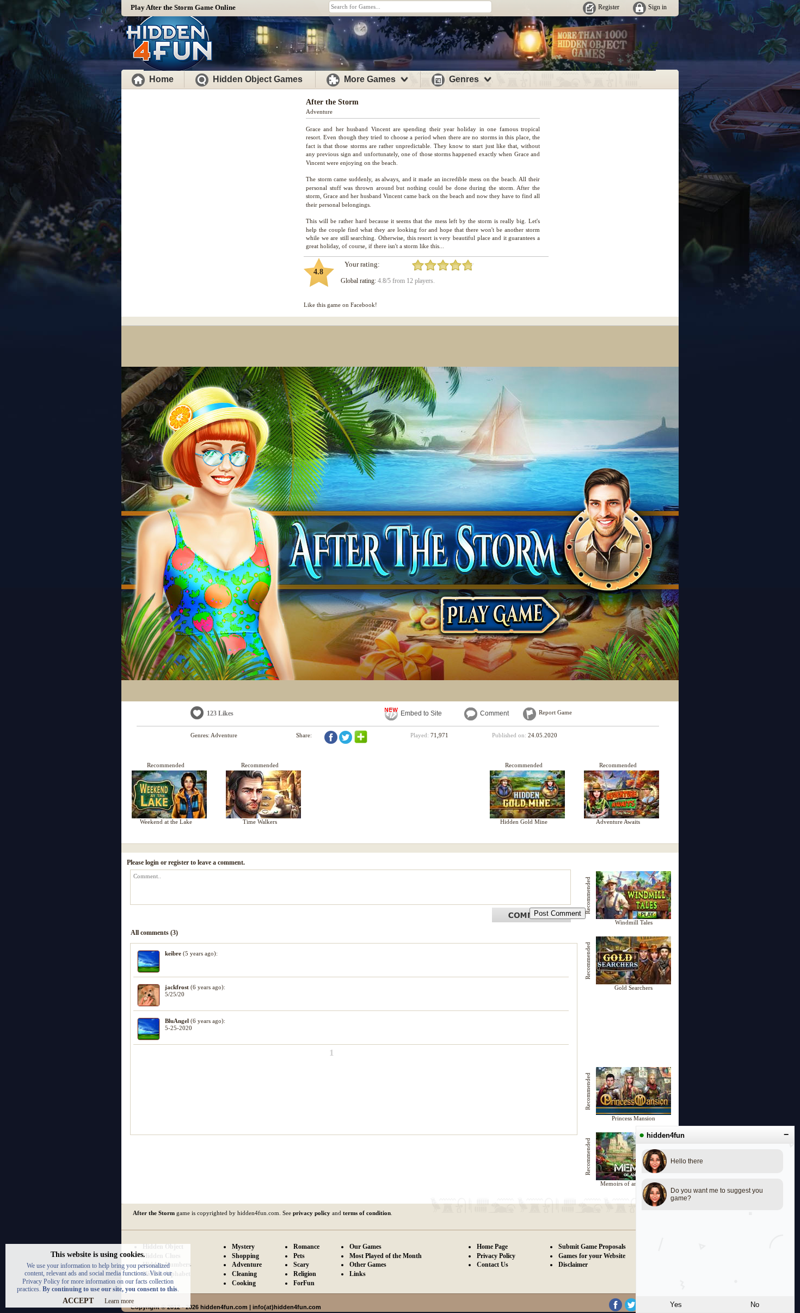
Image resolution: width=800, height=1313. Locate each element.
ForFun (304, 1283)
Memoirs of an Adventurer (633, 1183)
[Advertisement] (214, 168)
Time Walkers (260, 821)
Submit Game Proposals (592, 1246)
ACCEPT (78, 1301)
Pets (299, 1256)
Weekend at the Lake (166, 821)
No (754, 1304)
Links (357, 1274)
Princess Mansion (633, 1118)
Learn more (119, 1301)
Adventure (319, 111)
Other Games (367, 1264)
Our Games (365, 1246)
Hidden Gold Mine (523, 821)
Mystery (243, 1246)
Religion (304, 1274)
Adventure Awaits (618, 821)
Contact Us (492, 1264)
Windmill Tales (634, 922)
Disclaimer (573, 1264)
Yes (676, 1304)
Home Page (492, 1246)
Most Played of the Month (385, 1256)
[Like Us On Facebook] (615, 1309)
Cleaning (244, 1274)
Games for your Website (591, 1256)
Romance (306, 1246)
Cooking (244, 1283)
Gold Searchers (633, 987)
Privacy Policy (496, 1256)
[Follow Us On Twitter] (631, 1309)
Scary (301, 1264)
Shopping (245, 1256)
